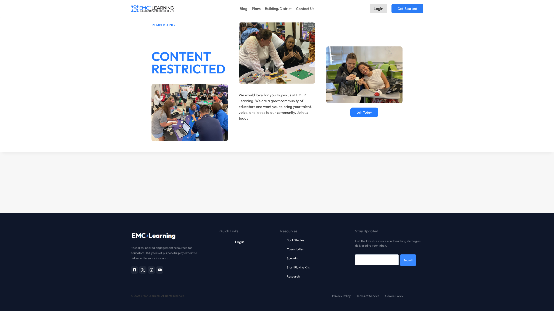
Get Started (407, 8)
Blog (243, 8)
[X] (143, 270)
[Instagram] (151, 270)
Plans (256, 8)
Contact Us (305, 8)
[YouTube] (159, 270)
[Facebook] (134, 270)
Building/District (278, 8)
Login (378, 8)
